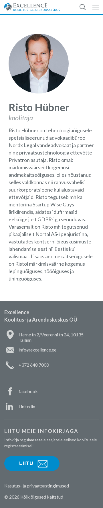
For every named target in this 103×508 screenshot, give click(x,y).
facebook (28, 391)
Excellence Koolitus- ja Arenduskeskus (32, 7)
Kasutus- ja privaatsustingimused (36, 485)
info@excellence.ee (37, 349)
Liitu (26, 463)
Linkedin (27, 406)
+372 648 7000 (34, 364)
